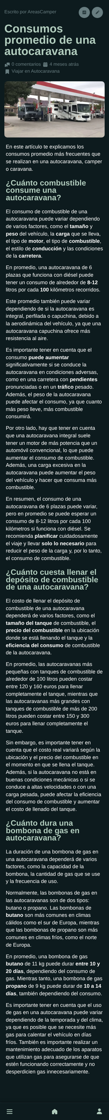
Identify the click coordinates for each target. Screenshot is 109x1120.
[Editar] (97, 12)
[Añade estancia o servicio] (54, 1111)
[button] (9, 1111)
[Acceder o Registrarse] (99, 1111)
